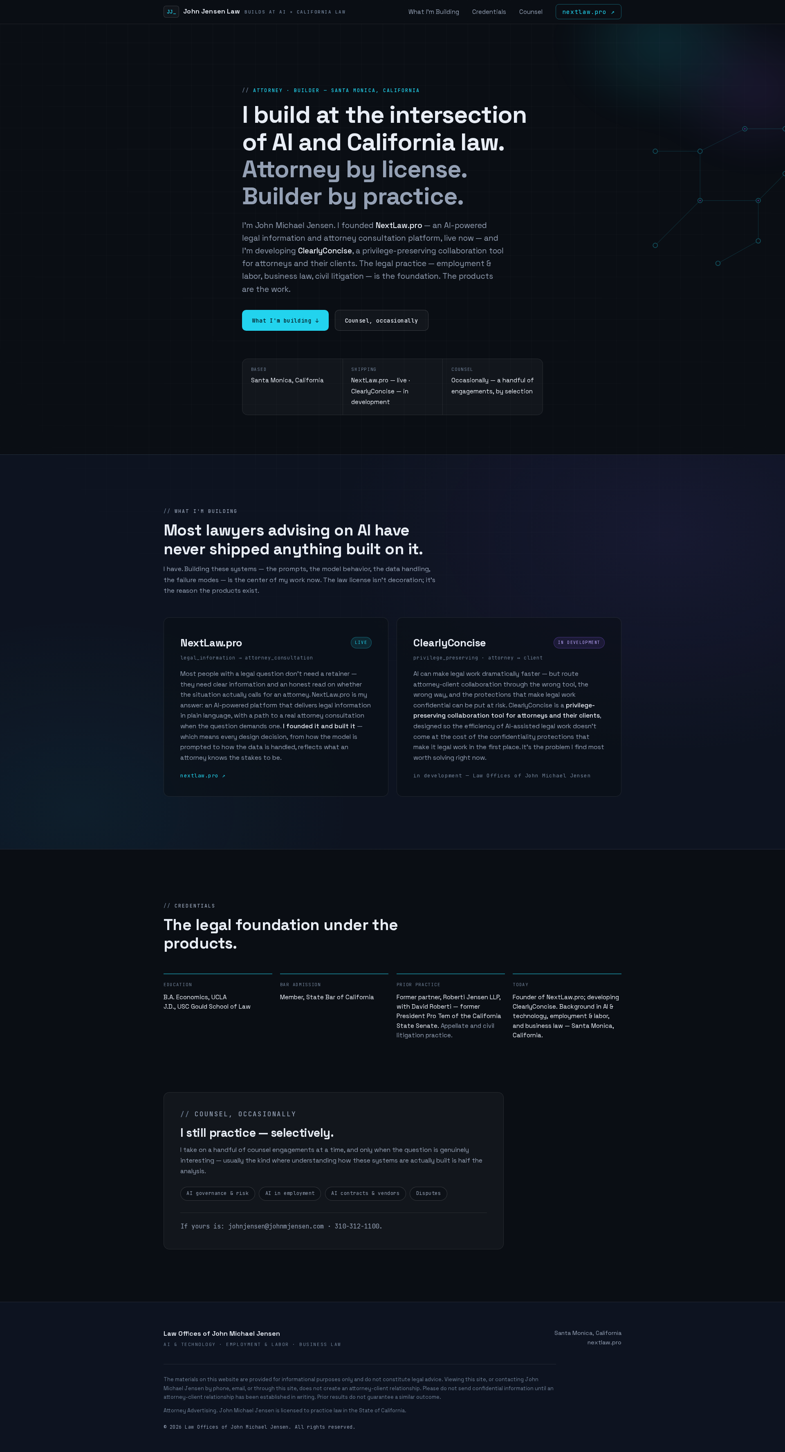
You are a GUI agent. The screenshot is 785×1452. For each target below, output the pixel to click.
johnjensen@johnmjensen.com (276, 1226)
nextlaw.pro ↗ (588, 12)
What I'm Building (433, 12)
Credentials (489, 12)
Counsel (531, 12)
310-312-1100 (357, 1226)
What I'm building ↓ (285, 320)
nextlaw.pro (604, 1342)
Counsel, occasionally (381, 320)
